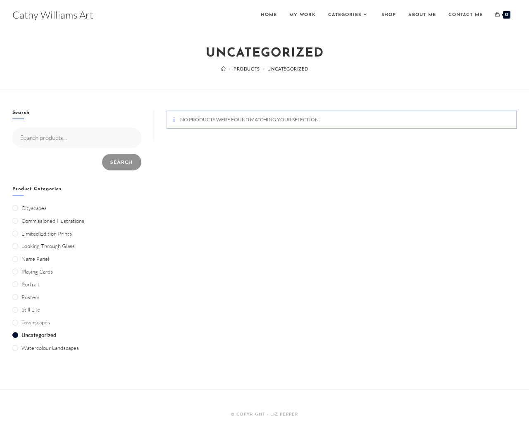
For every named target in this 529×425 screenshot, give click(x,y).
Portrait (30, 284)
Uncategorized (38, 335)
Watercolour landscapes (50, 348)
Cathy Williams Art (52, 15)
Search (121, 162)
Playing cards (37, 271)
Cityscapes (34, 208)
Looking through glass (48, 246)
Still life (30, 309)
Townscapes (35, 322)
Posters (30, 297)
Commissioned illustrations (52, 220)
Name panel (35, 258)
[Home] (223, 68)
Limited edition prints (46, 233)
